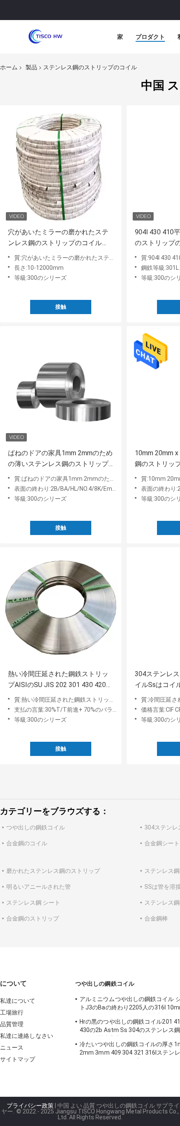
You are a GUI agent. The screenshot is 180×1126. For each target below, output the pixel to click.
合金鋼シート (162, 843)
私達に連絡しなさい (26, 1035)
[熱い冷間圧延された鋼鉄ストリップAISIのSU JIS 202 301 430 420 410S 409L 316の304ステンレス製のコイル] (61, 607)
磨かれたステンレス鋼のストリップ (53, 870)
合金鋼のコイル (26, 843)
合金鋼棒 (156, 918)
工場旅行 (11, 1012)
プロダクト (150, 36)
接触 (60, 307)
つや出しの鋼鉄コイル (35, 827)
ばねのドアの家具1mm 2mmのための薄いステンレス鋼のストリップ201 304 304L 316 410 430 (60, 459)
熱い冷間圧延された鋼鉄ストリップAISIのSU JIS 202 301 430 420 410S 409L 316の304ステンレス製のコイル (59, 680)
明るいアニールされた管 (38, 886)
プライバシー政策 (30, 1105)
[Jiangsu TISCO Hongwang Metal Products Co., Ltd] (46, 36)
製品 (31, 67)
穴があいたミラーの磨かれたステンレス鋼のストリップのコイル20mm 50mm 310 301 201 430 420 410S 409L (59, 238)
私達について (18, 1000)
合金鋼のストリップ (32, 918)
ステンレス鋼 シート (33, 902)
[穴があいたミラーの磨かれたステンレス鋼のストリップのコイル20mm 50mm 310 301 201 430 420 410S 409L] (61, 166)
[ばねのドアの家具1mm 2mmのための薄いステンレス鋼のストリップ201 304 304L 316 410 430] (61, 387)
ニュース (11, 1047)
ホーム (9, 67)
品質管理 (11, 1024)
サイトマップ (18, 1059)
